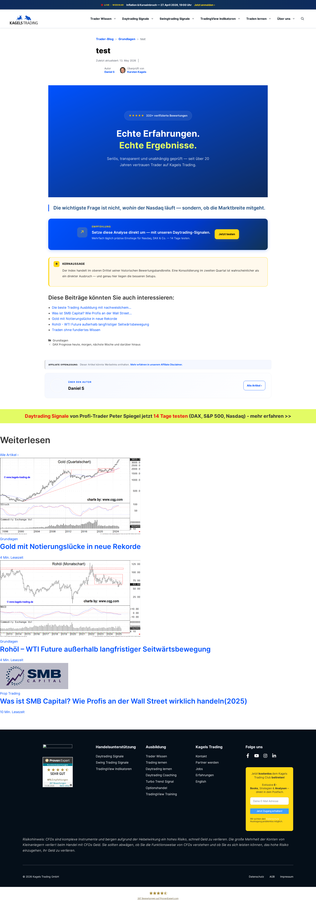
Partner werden (207, 762)
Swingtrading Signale (175, 18)
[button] (302, 18)
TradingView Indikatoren (218, 18)
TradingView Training (161, 794)
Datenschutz (272, 818)
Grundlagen (126, 39)
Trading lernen (156, 762)
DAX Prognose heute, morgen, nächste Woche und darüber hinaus (96, 344)
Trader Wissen (101, 18)
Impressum (286, 876)
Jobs (199, 769)
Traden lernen (256, 18)
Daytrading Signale (135, 18)
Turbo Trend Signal (160, 781)
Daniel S (109, 71)
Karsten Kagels (136, 71)
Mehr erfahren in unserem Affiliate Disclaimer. (156, 364)
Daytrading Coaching (161, 775)
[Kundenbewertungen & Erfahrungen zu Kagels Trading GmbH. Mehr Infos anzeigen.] (58, 786)
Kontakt (201, 756)
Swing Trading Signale (112, 762)
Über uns (283, 18)
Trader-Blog (105, 39)
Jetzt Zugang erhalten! (269, 811)
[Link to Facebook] (248, 756)
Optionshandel (156, 788)
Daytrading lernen (159, 769)
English (201, 781)
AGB (272, 876)
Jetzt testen (227, 234)
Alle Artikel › (254, 385)
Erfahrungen (205, 775)
